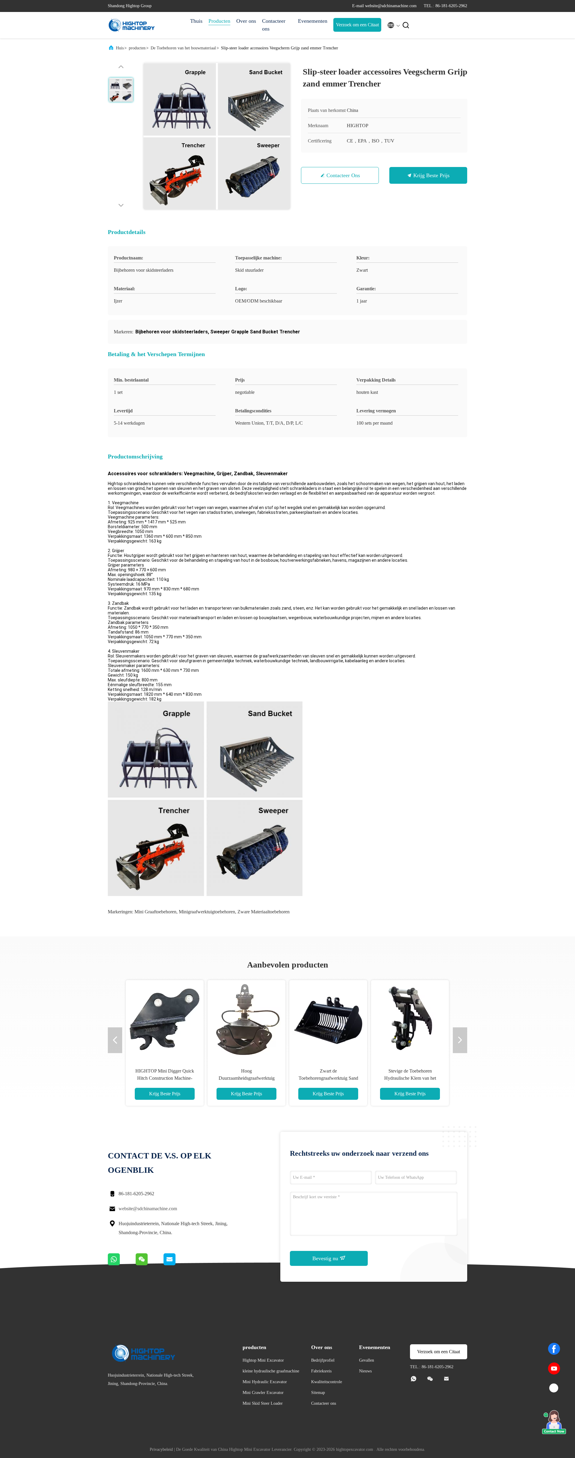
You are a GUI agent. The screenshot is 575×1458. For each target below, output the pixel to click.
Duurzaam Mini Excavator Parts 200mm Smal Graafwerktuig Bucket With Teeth (410, 1078)
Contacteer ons (273, 25)
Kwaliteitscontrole (326, 1382)
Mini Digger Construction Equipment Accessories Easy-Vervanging (247, 1078)
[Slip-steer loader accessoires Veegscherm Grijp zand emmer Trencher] (216, 136)
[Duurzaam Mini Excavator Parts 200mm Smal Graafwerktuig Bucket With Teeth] (410, 1019)
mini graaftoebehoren (155, 911)
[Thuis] (132, 25)
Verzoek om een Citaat (357, 24)
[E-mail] (177, 1263)
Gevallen (366, 1360)
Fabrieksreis (321, 1371)
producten (137, 48)
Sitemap (318, 1392)
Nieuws (365, 1371)
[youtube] (554, 1368)
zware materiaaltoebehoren (263, 911)
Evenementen (312, 21)
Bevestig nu (326, 1258)
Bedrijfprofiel (323, 1360)
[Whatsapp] (122, 1263)
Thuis (196, 21)
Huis (120, 48)
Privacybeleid (161, 1449)
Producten (219, 21)
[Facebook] (554, 1349)
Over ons (246, 21)
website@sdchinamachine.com (148, 1208)
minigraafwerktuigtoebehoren (207, 911)
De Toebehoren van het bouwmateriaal (183, 48)
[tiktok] (554, 1388)
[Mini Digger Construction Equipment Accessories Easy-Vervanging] (246, 1019)
